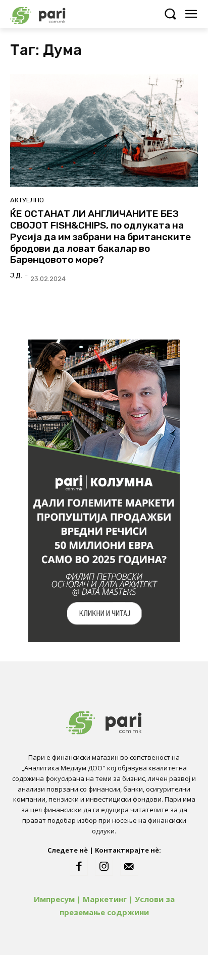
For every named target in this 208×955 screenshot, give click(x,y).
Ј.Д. (16, 275)
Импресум (54, 899)
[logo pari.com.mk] (55, 14)
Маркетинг (105, 899)
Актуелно (27, 200)
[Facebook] (79, 867)
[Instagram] (104, 867)
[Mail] (129, 867)
